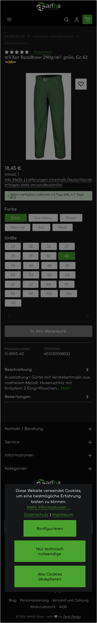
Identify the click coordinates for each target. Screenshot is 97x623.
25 (31, 246)
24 (13, 246)
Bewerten (43, 51)
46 (31, 265)
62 (30, 284)
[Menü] (9, 19)
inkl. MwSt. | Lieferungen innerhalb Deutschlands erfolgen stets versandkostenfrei (48, 182)
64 (48, 284)
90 (67, 284)
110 (13, 302)
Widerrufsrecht (43, 607)
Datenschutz (36, 514)
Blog (12, 600)
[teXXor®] (48, 61)
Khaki (71, 217)
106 (68, 293)
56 (49, 274)
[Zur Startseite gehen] (48, 6)
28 (13, 255)
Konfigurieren (50, 528)
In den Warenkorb (48, 331)
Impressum (62, 514)
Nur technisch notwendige (50, 551)
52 (13, 274)
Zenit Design (72, 616)
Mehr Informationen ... (48, 507)
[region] (48, 116)
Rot (41, 227)
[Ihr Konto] (76, 19)
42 (67, 255)
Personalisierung (34, 600)
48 (49, 265)
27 (67, 246)
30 (48, 255)
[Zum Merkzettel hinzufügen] (80, 84)
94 (13, 293)
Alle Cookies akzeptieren (50, 576)
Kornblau (43, 217)
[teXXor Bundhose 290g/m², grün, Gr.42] (48, 116)
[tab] (47, 378)
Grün (15, 217)
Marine (17, 227)
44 (13, 265)
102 (49, 293)
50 (67, 265)
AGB (63, 607)
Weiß (62, 227)
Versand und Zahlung (70, 600)
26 (49, 246)
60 (13, 284)
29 (30, 255)
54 (31, 274)
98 (30, 293)
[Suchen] (66, 19)
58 (67, 274)
